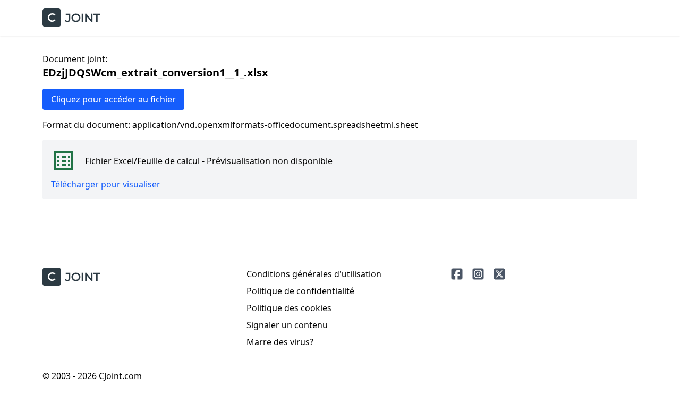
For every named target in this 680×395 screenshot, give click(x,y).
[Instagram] (478, 274)
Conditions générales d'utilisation (313, 274)
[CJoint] (71, 277)
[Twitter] (499, 274)
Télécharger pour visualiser (105, 184)
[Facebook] (456, 274)
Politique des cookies (289, 308)
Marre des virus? (279, 342)
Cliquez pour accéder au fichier (113, 99)
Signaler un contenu (287, 325)
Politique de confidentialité (300, 291)
